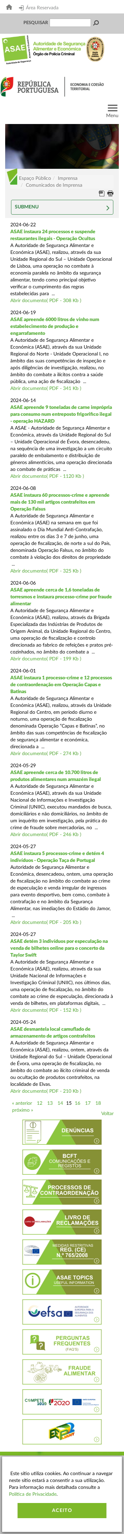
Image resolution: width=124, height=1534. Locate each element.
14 (60, 1103)
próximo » (22, 1110)
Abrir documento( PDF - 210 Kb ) (45, 1091)
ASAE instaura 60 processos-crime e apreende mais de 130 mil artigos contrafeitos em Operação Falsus (60, 502)
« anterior (22, 1103)
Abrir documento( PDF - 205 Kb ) (45, 922)
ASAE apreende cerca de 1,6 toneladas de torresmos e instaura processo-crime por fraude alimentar (61, 597)
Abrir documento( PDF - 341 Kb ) (45, 388)
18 (98, 1103)
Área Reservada (42, 8)
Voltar (107, 1113)
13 (50, 1103)
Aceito (62, 1510)
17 (88, 1103)
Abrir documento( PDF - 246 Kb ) (45, 834)
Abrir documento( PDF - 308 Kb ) (45, 300)
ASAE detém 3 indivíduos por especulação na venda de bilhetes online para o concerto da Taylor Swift (59, 948)
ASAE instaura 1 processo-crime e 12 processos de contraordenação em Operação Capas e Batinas (61, 685)
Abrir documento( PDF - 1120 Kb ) (47, 476)
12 (39, 1103)
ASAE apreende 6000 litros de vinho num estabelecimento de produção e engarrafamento (54, 326)
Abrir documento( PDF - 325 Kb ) (45, 571)
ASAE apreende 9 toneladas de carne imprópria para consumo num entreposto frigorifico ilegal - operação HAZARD (61, 414)
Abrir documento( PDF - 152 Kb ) (45, 1010)
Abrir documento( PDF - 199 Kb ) (45, 659)
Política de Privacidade (32, 1494)
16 (77, 1103)
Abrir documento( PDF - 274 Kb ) (45, 753)
